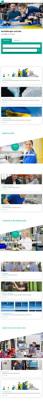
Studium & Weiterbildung (14, 221)
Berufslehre (8, 133)
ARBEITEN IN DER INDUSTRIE (14, 328)
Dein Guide (16, 40)
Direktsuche (6, 40)
